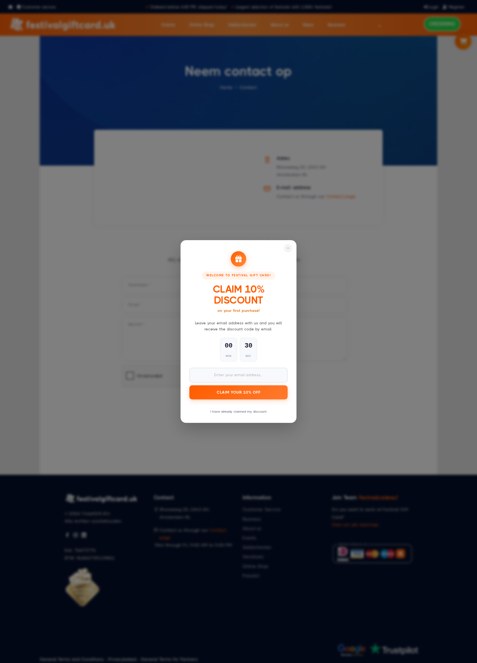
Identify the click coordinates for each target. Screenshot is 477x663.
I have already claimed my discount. (238, 411)
